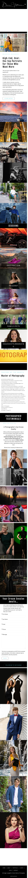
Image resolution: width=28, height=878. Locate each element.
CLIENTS (21, 867)
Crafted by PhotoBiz (13, 876)
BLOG (10, 870)
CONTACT (16, 870)
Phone (4, 629)
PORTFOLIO (15, 867)
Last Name (5, 619)
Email (4, 624)
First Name (5, 614)
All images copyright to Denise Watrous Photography (13, 873)
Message (5, 634)
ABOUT (8, 867)
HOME (4, 867)
